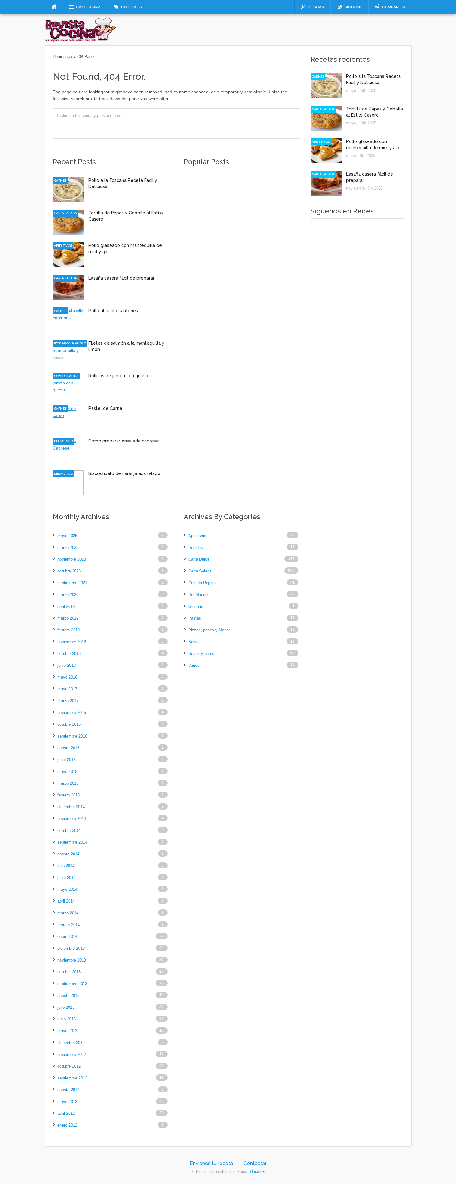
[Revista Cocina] (80, 40)
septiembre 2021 (72, 583)
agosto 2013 (68, 995)
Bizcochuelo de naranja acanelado (124, 473)
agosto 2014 (68, 854)
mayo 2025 (67, 535)
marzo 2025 (67, 547)
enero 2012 (67, 1125)
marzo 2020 (67, 594)
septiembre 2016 (72, 736)
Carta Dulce (198, 559)
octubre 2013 (69, 972)
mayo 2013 (67, 1031)
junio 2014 (66, 877)
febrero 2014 (68, 924)
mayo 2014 (67, 889)
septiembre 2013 (72, 983)
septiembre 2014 (72, 842)
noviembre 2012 (71, 1054)
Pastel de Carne (105, 408)
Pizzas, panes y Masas (209, 630)
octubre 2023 (69, 571)
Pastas (194, 618)
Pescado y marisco (70, 343)
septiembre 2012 (72, 1078)
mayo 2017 (67, 689)
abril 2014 (66, 901)
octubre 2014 (69, 830)
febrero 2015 (68, 795)
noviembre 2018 (71, 641)
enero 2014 (67, 936)
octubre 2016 (69, 724)
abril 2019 (66, 606)
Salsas (194, 641)
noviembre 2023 (71, 559)
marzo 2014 (67, 913)
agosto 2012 (68, 1090)
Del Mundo (63, 441)
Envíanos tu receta (211, 1163)
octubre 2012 (69, 1066)
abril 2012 (66, 1113)
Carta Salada (65, 213)
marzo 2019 (67, 618)
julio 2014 (65, 865)
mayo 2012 (67, 1101)
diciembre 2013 (71, 948)
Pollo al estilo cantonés (113, 310)
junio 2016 (66, 759)
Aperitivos (63, 245)
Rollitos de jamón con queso (118, 375)
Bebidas (195, 547)
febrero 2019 (68, 630)
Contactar (255, 1163)
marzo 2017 (67, 700)
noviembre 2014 (71, 818)
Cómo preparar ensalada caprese (123, 440)
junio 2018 (66, 665)
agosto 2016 (68, 748)
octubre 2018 (69, 653)
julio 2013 (65, 1007)
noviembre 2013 (71, 960)
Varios (193, 665)
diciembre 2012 (71, 1042)
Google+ (257, 1171)
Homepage (62, 56)
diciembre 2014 (71, 807)
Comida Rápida (66, 376)
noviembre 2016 (71, 712)
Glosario (195, 606)
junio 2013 (66, 1019)
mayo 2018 (67, 677)
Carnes (60, 180)
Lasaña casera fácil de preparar (121, 278)
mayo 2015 (67, 771)
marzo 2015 (67, 783)
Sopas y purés (201, 653)
